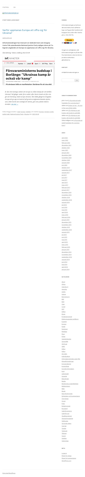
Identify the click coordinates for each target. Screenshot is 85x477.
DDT (63, 309)
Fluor (63, 334)
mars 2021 (65, 150)
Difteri (64, 312)
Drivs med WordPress (8, 473)
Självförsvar (65, 413)
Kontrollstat (65, 366)
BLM (63, 302)
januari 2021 (65, 153)
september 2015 (67, 230)
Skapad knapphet (67, 418)
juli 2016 (64, 205)
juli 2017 (64, 175)
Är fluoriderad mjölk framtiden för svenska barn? (72, 122)
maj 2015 (64, 240)
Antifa (63, 292)
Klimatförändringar (68, 361)
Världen (28, 112)
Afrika (63, 284)
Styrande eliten (66, 423)
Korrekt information (68, 369)
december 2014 (66, 252)
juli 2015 (64, 235)
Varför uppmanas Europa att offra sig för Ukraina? (24, 31)
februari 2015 (66, 247)
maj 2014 (64, 264)
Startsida (5, 7)
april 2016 (65, 212)
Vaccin (64, 436)
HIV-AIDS (64, 354)
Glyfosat (64, 344)
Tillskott (64, 433)
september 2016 (67, 200)
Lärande (64, 376)
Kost (63, 371)
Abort (63, 282)
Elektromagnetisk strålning (70, 319)
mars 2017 (65, 185)
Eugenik (64, 322)
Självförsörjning (67, 411)
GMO (63, 346)
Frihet (63, 336)
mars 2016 (65, 215)
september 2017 (67, 170)
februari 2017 (66, 187)
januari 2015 (65, 250)
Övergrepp (65, 399)
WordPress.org (66, 461)
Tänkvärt (64, 431)
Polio (63, 404)
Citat (18, 112)
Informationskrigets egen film (71, 359)
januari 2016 (65, 220)
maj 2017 (64, 180)
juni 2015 (64, 237)
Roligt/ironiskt (66, 406)
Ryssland (64, 409)
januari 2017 (65, 190)
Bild (63, 299)
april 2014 (65, 267)
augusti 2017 (66, 172)
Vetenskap (65, 441)
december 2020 (66, 155)
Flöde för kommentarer (69, 458)
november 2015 (66, 225)
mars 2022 (65, 140)
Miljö (63, 389)
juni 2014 (64, 262)
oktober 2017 (66, 168)
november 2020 (66, 158)
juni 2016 (64, 207)
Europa (23, 112)
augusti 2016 (66, 202)
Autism (64, 294)
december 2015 (66, 222)
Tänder (64, 428)
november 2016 (66, 195)
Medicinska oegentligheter (70, 384)
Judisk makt (6, 114)
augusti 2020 (66, 163)
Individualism (66, 356)
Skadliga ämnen (67, 416)
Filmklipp (64, 331)
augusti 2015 (66, 232)
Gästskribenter (66, 339)
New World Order (67, 394)
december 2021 (66, 145)
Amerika (64, 289)
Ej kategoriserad (67, 317)
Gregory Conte (49, 112)
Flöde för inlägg (66, 456)
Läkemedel (65, 374)
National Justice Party (17, 114)
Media (64, 381)
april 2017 (65, 182)
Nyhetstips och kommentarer (71, 396)
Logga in (64, 453)
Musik (63, 391)
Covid (63, 307)
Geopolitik (65, 341)
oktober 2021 (66, 148)
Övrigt (63, 401)
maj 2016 (64, 210)
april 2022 (65, 138)
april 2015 (65, 242)
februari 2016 (66, 217)
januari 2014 (65, 269)
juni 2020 (64, 165)
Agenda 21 (65, 287)
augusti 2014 (66, 259)
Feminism (65, 329)
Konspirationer (66, 364)
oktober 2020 (66, 160)
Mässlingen (65, 379)
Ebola (63, 314)
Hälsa (63, 349)
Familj (63, 327)
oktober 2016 (66, 197)
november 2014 (66, 254)
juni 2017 (64, 177)
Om (14, 7)
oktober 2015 (66, 227)
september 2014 (67, 257)
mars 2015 (65, 245)
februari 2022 (66, 143)
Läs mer (14, 104)
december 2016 (66, 192)
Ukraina (26, 114)
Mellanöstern (66, 386)
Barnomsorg (65, 297)
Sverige (64, 426)
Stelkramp (65, 421)
